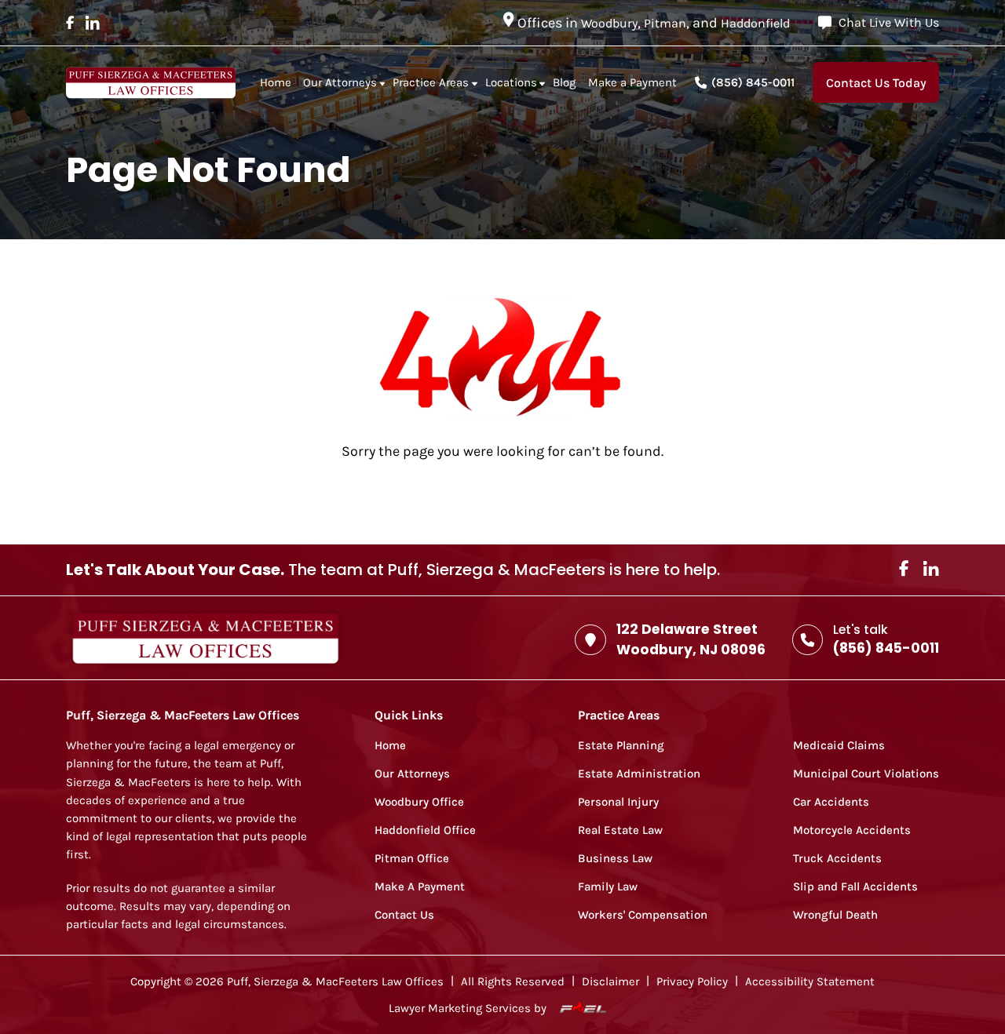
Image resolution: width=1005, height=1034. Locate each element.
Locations (511, 82)
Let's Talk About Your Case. (175, 570)
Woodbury (609, 23)
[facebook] (70, 23)
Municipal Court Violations (866, 774)
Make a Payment (632, 82)
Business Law (615, 858)
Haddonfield (755, 23)
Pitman (665, 23)
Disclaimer (610, 981)
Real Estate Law (620, 830)
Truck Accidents (837, 858)
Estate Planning (621, 745)
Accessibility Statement (810, 981)
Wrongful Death (835, 915)
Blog (564, 82)
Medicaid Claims (839, 745)
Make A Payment (420, 887)
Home (275, 82)
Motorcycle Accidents (852, 830)
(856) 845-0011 (753, 82)
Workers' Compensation (642, 915)
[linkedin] (93, 23)
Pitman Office (412, 858)
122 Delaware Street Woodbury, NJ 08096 (691, 639)
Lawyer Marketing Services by (469, 1009)
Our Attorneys (340, 82)
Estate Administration (639, 774)
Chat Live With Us (889, 22)
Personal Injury (618, 802)
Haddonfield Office (425, 830)
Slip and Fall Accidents (855, 887)
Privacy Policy (692, 981)
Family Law (608, 887)
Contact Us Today (876, 82)
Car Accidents (831, 802)
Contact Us (404, 915)
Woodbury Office (419, 802)
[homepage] (151, 83)
